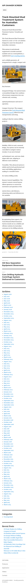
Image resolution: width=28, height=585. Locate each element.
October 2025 (8, 316)
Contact (4, 575)
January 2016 (8, 457)
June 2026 (7, 298)
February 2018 (8, 439)
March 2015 (7, 478)
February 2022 (8, 389)
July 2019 (6, 409)
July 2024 (6, 348)
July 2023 (6, 363)
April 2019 (7, 413)
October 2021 (8, 398)
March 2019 (7, 416)
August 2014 (7, 494)
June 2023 (7, 366)
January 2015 (8, 483)
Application (5, 568)
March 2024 (7, 357)
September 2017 (9, 450)
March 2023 (7, 372)
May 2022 (7, 383)
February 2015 (8, 481)
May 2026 (7, 301)
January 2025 (8, 335)
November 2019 (8, 402)
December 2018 (8, 420)
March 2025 (7, 331)
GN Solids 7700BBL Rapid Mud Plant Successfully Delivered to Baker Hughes (13, 540)
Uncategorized (8, 517)
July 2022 (6, 379)
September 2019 (9, 405)
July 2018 (6, 429)
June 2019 (7, 411)
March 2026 (7, 305)
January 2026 (8, 309)
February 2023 (8, 374)
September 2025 (9, 318)
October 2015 (8, 463)
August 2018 (7, 426)
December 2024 (8, 337)
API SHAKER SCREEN (12, 5)
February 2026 (8, 307)
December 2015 (8, 459)
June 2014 (7, 498)
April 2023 (7, 370)
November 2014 (8, 487)
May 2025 (7, 327)
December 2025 (8, 311)
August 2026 (8, 294)
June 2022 (7, 381)
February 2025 (8, 333)
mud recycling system (18, 56)
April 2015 (7, 476)
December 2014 (8, 485)
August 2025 (8, 320)
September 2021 (9, 400)
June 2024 (7, 350)
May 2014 (7, 500)
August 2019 (7, 407)
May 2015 (7, 474)
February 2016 (8, 455)
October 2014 (8, 489)
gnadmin (4, 252)
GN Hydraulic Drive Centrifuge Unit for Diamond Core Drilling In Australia (14, 546)
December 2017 (8, 444)
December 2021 (8, 394)
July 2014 (6, 496)
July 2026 (7, 296)
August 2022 (8, 376)
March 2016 (7, 452)
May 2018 (7, 433)
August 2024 (8, 346)
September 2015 (9, 465)
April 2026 (7, 303)
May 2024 (7, 353)
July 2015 (6, 470)
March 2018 (7, 437)
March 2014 (7, 504)
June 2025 (7, 324)
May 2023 (7, 368)
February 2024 (8, 359)
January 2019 (8, 418)
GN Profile (5, 560)
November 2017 (8, 446)
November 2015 (8, 461)
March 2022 (7, 387)
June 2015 (7, 472)
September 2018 (9, 424)
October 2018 (8, 422)
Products (5, 564)
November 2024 (9, 340)
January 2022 (8, 392)
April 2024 (7, 355)
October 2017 (8, 448)
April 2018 (7, 435)
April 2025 (7, 329)
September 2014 (9, 491)
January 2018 (8, 442)
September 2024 (9, 344)
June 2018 (7, 431)
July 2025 (6, 322)
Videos (4, 571)
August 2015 (7, 468)
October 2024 (8, 342)
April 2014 (7, 502)
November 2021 (8, 396)
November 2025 (9, 314)
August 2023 (7, 361)
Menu (4, 10)
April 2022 (7, 385)
